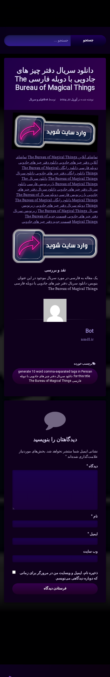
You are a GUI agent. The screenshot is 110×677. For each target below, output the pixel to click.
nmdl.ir (87, 339)
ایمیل (92, 534)
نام (94, 516)
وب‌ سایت (90, 551)
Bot (45, 100)
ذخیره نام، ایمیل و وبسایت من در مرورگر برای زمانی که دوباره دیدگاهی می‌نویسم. (59, 576)
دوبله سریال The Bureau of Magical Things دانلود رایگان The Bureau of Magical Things (56, 200)
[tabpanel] (55, 172)
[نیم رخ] (55, 310)
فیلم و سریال (36, 100)
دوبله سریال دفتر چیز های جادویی (60, 205)
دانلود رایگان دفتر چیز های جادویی (60, 173)
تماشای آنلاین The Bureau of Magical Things (63, 157)
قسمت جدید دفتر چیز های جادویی (46, 221)
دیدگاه (92, 466)
